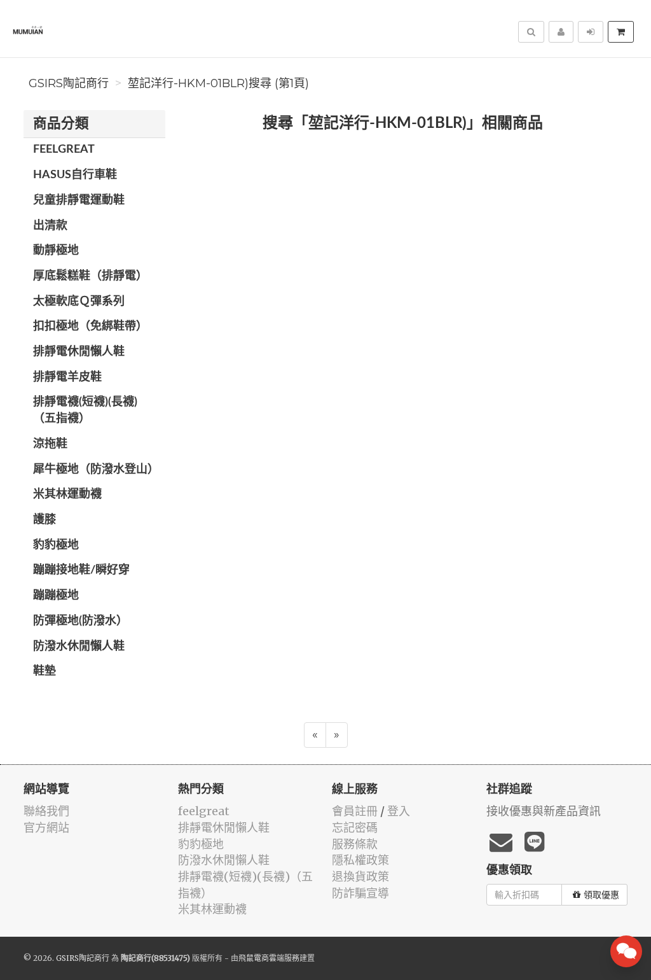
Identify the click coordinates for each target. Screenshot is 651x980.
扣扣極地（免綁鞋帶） (90, 326)
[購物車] (621, 32)
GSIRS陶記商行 (69, 83)
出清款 (50, 226)
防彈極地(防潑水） (80, 621)
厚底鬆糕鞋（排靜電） (90, 276)
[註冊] (561, 32)
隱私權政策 (360, 860)
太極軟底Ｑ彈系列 (79, 301)
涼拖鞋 (50, 444)
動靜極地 (56, 250)
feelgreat (64, 149)
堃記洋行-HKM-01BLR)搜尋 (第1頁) (218, 83)
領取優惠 (601, 894)
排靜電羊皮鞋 (67, 377)
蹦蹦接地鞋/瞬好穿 (81, 570)
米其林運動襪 (67, 494)
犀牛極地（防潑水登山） (96, 469)
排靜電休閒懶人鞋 (79, 352)
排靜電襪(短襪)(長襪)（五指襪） (85, 410)
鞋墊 (44, 671)
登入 (398, 811)
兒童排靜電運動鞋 (79, 200)
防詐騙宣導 (360, 893)
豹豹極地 (56, 545)
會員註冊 (355, 811)
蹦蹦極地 (56, 595)
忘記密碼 (355, 827)
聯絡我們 (46, 811)
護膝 (44, 520)
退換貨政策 (360, 876)
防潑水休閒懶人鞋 (79, 646)
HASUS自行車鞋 (75, 175)
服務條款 (355, 844)
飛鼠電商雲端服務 (268, 958)
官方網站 (46, 827)
